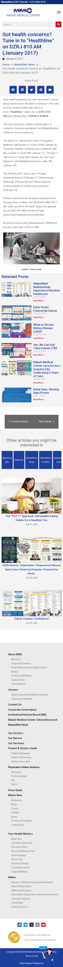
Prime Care (17, 859)
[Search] (58, 24)
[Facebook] (19, 925)
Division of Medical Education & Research (32, 882)
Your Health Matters (20, 833)
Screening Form (19, 907)
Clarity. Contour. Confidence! (31, 618)
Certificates (17, 902)
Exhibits (15, 812)
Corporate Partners (21, 663)
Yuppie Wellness (19, 871)
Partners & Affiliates (21, 675)
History (14, 671)
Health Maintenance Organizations (29, 667)
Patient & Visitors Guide (22, 748)
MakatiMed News (24, 64)
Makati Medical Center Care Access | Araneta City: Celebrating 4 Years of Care (47, 369)
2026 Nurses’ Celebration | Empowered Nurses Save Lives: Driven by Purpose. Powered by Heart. (31, 569)
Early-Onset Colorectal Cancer (45, 308)
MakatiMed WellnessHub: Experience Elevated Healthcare (46, 289)
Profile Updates (19, 776)
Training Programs (20, 898)
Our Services (16, 743)
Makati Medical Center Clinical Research (33, 719)
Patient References (21, 757)
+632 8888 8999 (37, 1)
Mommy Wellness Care (23, 851)
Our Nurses (15, 738)
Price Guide (15, 790)
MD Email (16, 772)
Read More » (38, 301)
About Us (16, 659)
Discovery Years (19, 847)
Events (14, 808)
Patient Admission (20, 753)
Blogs (14, 804)
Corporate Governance (22, 709)
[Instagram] (31, 925)
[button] (58, 12)
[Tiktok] (37, 925)
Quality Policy (18, 680)
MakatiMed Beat (18, 724)
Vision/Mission (18, 684)
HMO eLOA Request (21, 890)
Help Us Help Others (21, 886)
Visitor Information (20, 761)
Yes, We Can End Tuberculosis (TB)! (45, 346)
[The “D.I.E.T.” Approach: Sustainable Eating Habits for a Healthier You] (31, 495)
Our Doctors (15, 733)
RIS (13, 780)
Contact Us (15, 704)
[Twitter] (25, 925)
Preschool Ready (19, 863)
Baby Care (16, 839)
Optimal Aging (18, 855)
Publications (17, 825)
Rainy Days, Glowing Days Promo (46, 391)
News (14, 816)
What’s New (15, 795)
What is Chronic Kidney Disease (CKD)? (43, 328)
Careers (13, 689)
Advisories (16, 800)
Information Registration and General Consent (34, 894)
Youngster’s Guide (20, 867)
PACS (14, 784)
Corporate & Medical (21, 699)
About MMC (15, 654)
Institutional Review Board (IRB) (27, 714)
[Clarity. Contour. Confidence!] (31, 603)
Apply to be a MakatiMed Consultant (29, 694)
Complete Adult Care (22, 843)
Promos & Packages (21, 820)
